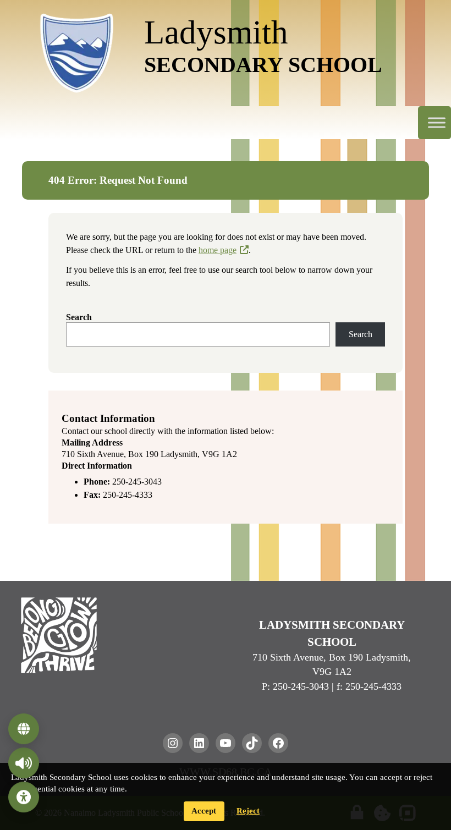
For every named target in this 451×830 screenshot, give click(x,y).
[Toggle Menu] (437, 123)
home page (218, 250)
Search (79, 317)
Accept (203, 810)
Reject (248, 810)
